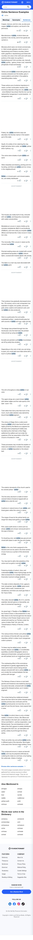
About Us (20, 857)
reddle (3, 798)
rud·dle (19, 795)
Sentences (26, 20)
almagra (4, 789)
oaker (3, 792)
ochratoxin (20, 825)
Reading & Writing (7, 877)
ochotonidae (5, 822)
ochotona (4, 819)
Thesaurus (5, 861)
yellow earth (5, 801)
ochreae (20, 828)
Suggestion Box (21, 877)
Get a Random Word (16, 892)
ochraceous (5, 825)
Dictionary (5, 857)
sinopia (19, 789)
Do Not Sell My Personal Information (16, 911)
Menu (28, 2)
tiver (2, 795)
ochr (18, 822)
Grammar (4, 867)
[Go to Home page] (10, 2)
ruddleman (20, 798)
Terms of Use (21, 874)
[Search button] (28, 7)
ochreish (20, 804)
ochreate (20, 831)
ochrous (4, 804)
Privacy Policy (21, 864)
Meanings (6, 20)
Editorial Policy (21, 867)
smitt (18, 801)
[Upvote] (20, 31)
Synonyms (16, 20)
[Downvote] (26, 31)
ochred (19, 792)
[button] (22, 2)
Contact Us (20, 861)
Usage (4, 874)
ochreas (4, 831)
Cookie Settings (21, 870)
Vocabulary (5, 870)
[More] (30, 31)
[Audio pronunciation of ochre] (2, 15)
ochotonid (20, 819)
